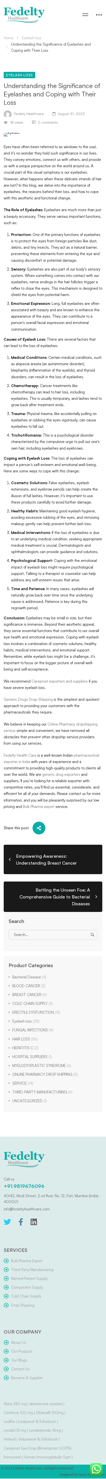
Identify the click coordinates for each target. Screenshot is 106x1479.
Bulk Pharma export (38, 806)
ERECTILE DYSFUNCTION (36, 1012)
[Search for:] (53, 934)
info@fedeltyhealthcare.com (27, 1209)
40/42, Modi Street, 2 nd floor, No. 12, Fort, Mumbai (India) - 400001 (52, 1199)
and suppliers (76, 681)
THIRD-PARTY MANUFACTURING (42, 1092)
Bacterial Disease (29, 977)
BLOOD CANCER (28, 986)
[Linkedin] (34, 1222)
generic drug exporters (61, 774)
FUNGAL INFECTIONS (32, 1030)
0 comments (48, 122)
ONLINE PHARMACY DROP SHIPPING (45, 1074)
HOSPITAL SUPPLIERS (32, 1056)
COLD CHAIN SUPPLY (32, 1003)
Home (9, 38)
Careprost (40, 681)
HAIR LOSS (25, 1039)
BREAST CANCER (29, 994)
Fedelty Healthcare (28, 114)
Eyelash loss (31, 38)
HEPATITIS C (25, 1048)
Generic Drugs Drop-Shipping (28, 699)
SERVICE (22, 1083)
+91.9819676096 (24, 1186)
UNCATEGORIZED (29, 1101)
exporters (57, 681)
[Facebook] (21, 1222)
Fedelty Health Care (20, 755)
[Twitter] (7, 1222)
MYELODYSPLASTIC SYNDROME (41, 1065)
